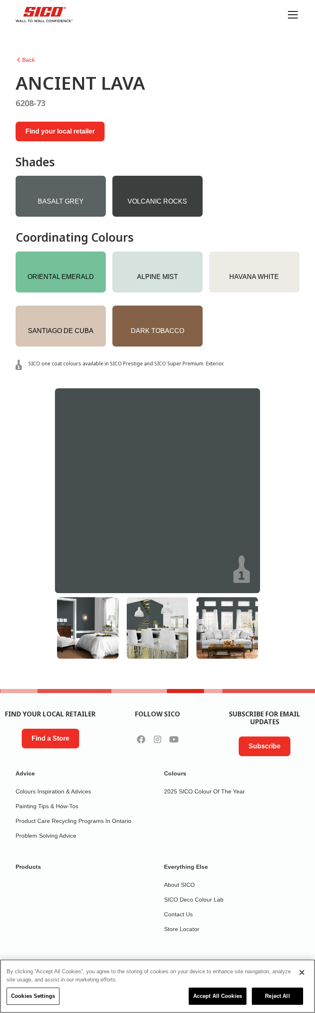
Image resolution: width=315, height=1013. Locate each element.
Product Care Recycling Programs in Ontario (73, 821)
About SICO (179, 885)
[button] (291, 15)
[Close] (302, 972)
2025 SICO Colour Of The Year (204, 791)
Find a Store (50, 738)
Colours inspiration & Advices (53, 791)
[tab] (88, 628)
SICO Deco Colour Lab (194, 899)
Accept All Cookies (217, 996)
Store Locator (181, 929)
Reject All (277, 996)
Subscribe (265, 746)
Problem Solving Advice (46, 835)
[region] (157, 986)
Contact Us (178, 914)
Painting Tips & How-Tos (47, 806)
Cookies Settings (33, 996)
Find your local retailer (60, 131)
